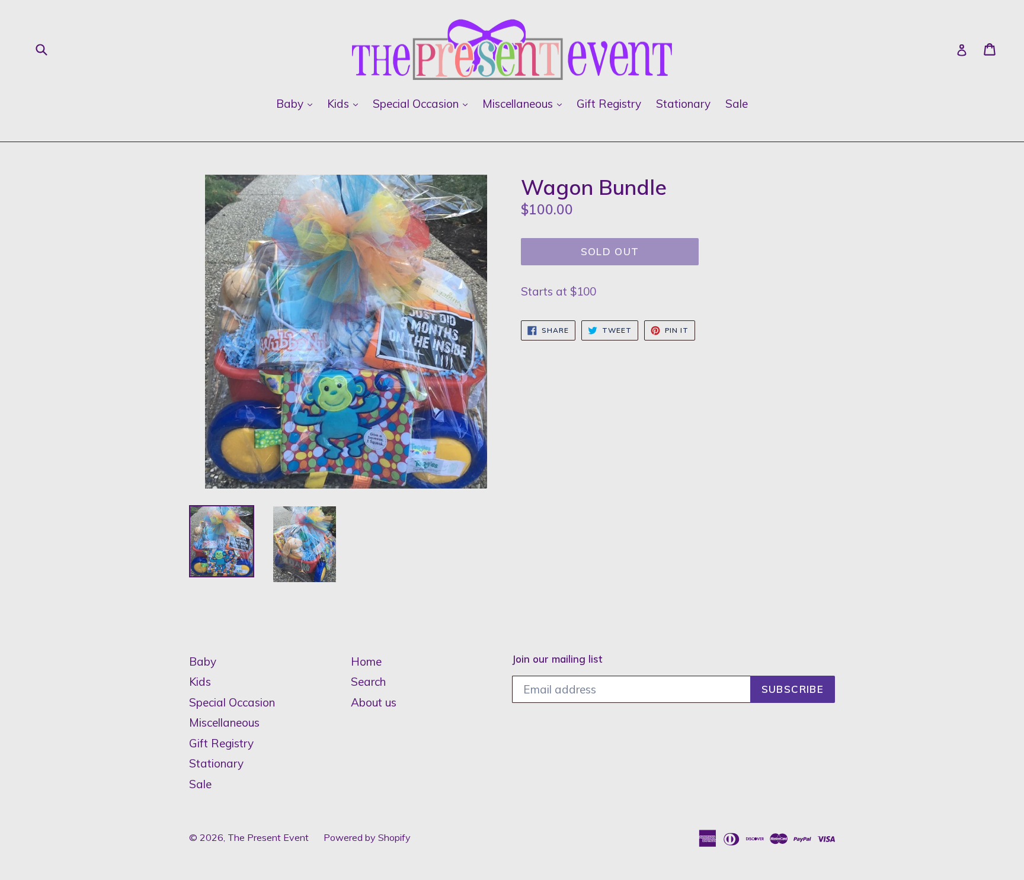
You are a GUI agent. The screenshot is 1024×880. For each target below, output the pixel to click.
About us (373, 702)
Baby (297, 103)
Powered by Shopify (367, 837)
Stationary (683, 104)
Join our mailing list (557, 659)
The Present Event (268, 837)
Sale (736, 104)
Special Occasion (423, 103)
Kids (345, 103)
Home (366, 661)
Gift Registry (609, 104)
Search (368, 682)
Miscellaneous (525, 103)
